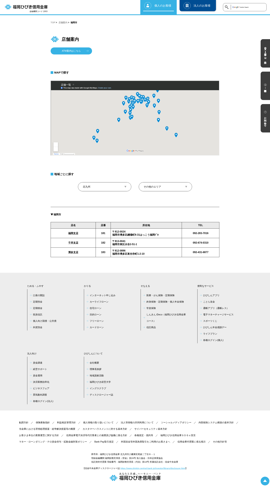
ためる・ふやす (35, 286)
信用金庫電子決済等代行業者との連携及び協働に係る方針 (96, 435)
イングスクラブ (98, 388)
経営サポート (40, 369)
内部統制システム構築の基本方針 (216, 422)
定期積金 (37, 308)
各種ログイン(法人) (43, 401)
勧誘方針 (23, 422)
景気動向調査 (40, 394)
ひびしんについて (93, 353)
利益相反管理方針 (66, 422)
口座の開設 (39, 295)
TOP (53, 22)
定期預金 (37, 301)
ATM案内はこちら (71, 50)
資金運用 (37, 375)
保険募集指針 (43, 422)
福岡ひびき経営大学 (100, 382)
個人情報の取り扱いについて (98, 422)
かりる (87, 286)
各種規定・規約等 (143, 435)
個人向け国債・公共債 (44, 321)
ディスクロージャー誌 (101, 394)
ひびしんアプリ (211, 295)
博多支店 (73, 252)
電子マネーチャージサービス (218, 314)
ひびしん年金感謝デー (215, 327)
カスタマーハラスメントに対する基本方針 (105, 429)
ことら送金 (209, 301)
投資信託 (37, 314)
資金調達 (37, 362)
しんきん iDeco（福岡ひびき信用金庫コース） (166, 317)
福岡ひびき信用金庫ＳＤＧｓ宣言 (178, 435)
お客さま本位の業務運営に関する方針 (39, 435)
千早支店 (73, 242)
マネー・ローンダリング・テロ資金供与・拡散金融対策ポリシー (53, 441)
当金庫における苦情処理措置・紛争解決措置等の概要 (47, 429)
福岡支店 (73, 233)
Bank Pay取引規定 (104, 441)
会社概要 (94, 362)
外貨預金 (37, 327)
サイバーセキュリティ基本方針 (150, 429)
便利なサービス (205, 286)
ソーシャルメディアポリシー (176, 422)
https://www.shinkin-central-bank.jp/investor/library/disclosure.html (152, 468)
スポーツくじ (210, 321)
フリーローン (97, 321)
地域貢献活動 (97, 375)
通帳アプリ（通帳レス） (216, 308)
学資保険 (151, 308)
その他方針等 (220, 441)
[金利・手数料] (265, 86)
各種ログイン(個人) (213, 340)
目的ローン (95, 314)
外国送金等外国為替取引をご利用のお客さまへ (145, 441)
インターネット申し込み (102, 295)
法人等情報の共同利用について (137, 422)
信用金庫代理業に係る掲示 (192, 441)
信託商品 (151, 327)
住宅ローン (95, 308)
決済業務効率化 (41, 382)
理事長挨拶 (95, 369)
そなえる (145, 286)
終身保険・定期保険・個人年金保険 (165, 301)
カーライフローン (99, 301)
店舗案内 (63, 22)
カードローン (97, 327)
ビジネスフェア (41, 388)
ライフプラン (210, 333)
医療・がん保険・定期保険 (160, 295)
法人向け (32, 353)
